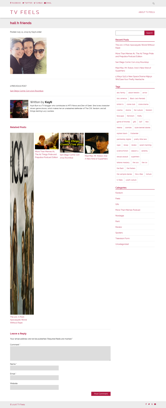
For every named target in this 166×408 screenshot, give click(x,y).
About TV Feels (147, 12)
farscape (120, 116)
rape (118, 145)
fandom (149, 110)
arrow (145, 93)
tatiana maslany (123, 162)
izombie (128, 128)
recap (126, 145)
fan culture (138, 110)
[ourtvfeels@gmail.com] (155, 404)
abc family (121, 93)
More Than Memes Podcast (127, 210)
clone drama (143, 104)
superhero (135, 157)
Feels (117, 198)
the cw (144, 162)
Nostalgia (119, 215)
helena (119, 128)
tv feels (120, 180)
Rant (117, 221)
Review (118, 227)
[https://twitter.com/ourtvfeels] (149, 404)
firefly (139, 116)
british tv (120, 104)
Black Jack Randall (137, 98)
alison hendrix (133, 93)
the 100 (136, 162)
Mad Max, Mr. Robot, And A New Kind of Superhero (96, 157)
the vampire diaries (124, 174)
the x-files (139, 174)
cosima (119, 110)
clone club (131, 104)
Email (13, 374)
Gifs (117, 204)
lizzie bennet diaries (142, 128)
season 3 (134, 151)
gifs (134, 122)
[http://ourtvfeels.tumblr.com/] (152, 404)
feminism (130, 116)
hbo (147, 122)
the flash (120, 168)
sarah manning (145, 145)
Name (13, 364)
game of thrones (123, 122)
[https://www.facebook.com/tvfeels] (146, 404)
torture (148, 174)
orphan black (122, 133)
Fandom (119, 193)
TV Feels (25, 12)
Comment (15, 344)
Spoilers (119, 233)
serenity (144, 151)
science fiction (122, 151)
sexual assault (122, 157)
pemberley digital (124, 139)
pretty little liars (140, 139)
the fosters (131, 168)
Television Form (122, 238)
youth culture (131, 180)
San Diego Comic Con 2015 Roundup (26, 91)
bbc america (122, 98)
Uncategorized (122, 244)
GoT (140, 122)
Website (13, 383)
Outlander (134, 133)
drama (128, 110)
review (133, 145)
